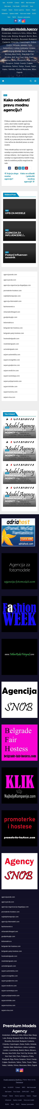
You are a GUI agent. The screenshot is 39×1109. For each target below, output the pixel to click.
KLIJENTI (10, 2)
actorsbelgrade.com (11, 349)
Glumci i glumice (19, 10)
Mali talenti (7, 6)
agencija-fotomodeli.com (13, 301)
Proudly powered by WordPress (13, 1080)
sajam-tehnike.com (10, 386)
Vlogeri (34, 10)
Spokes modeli (14, 13)
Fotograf (4, 10)
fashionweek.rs (9, 306)
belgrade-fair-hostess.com (13, 328)
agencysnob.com (10, 280)
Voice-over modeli (25, 13)
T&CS (14, 17)
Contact (17, 2)
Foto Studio (16, 6)
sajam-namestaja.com (12, 376)
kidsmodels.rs (9, 322)
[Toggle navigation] (35, 81)
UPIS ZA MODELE (15, 213)
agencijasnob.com (10, 274)
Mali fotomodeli (30, 2)
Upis (4, 2)
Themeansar (19, 1082)
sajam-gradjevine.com (12, 365)
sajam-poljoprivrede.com (13, 381)
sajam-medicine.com (11, 370)
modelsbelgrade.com (11, 344)
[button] (31, 81)
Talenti (10, 10)
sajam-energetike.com (12, 360)
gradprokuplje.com (10, 317)
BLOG (34, 13)
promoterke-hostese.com (13, 290)
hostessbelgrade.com (11, 338)
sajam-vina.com (9, 397)
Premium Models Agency (19, 29)
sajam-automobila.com (12, 354)
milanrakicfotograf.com (12, 312)
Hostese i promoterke (24, 17)
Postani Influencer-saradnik (16, 256)
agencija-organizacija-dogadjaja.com (17, 285)
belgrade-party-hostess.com (14, 333)
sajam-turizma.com (10, 392)
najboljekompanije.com (12, 296)
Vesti (31, 6)
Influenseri (5, 13)
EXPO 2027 (24, 6)
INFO (22, 2)
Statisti (28, 10)
